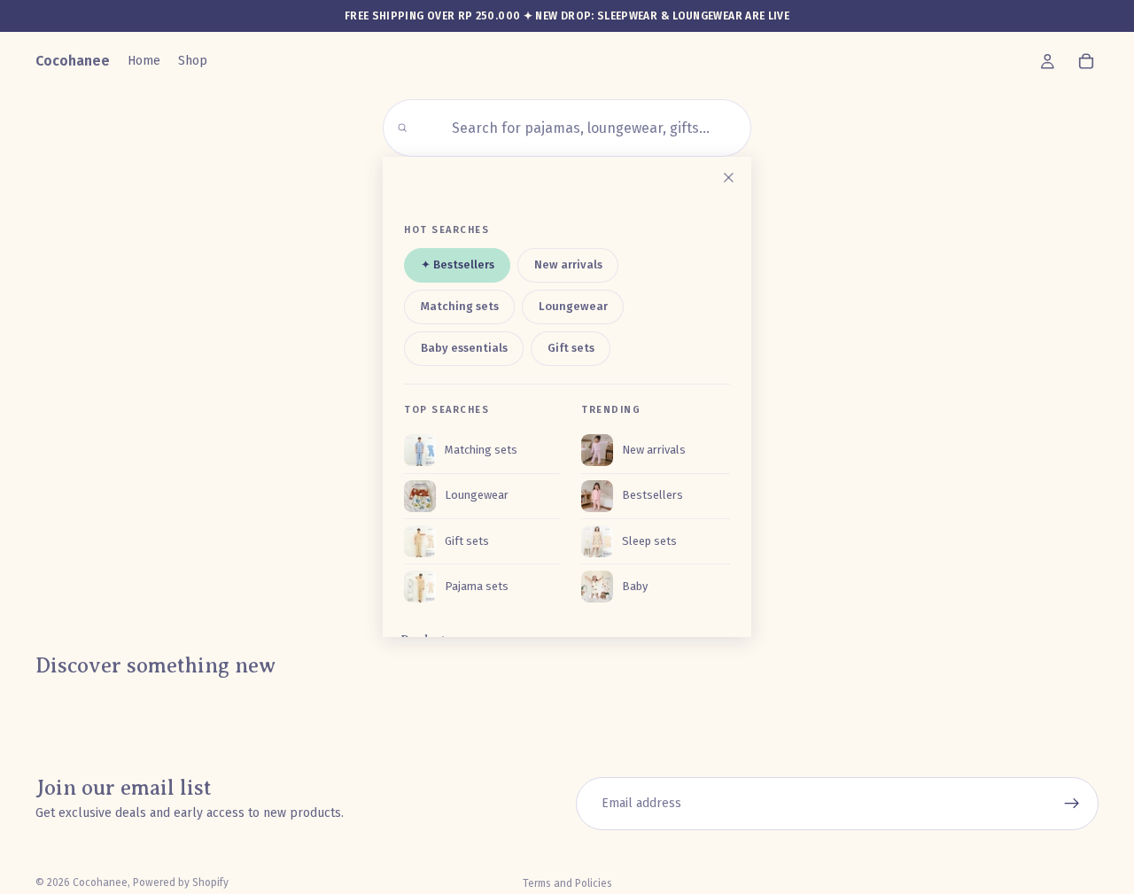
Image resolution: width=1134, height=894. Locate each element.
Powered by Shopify (181, 882)
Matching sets (460, 306)
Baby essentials (464, 347)
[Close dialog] (728, 177)
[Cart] (1086, 61)
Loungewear (573, 306)
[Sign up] (1072, 803)
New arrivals (568, 264)
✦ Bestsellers (457, 264)
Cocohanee (100, 882)
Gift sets (571, 347)
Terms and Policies (567, 883)
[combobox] (577, 128)
